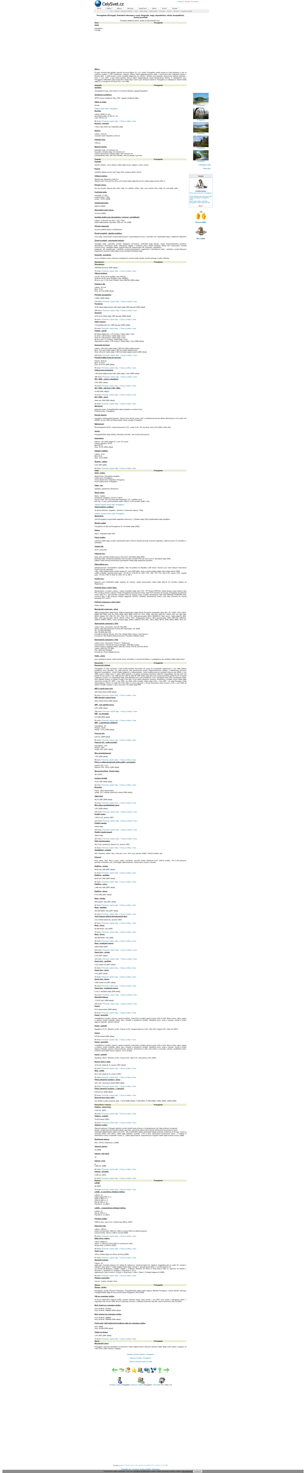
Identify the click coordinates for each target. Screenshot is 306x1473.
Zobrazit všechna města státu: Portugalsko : (110, 514)
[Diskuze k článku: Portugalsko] (141, 1373)
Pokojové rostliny (126, 11)
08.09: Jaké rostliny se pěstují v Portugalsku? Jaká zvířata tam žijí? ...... (200, 202)
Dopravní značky (186, 11)
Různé (154, 8)
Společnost (143, 8)
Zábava (119, 8)
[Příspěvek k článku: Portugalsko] (147, 1373)
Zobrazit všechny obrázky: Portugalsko (140, 1354)
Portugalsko (201, 105)
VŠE (166, 1465)
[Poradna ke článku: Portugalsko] (201, 189)
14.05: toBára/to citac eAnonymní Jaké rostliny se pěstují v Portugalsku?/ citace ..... (201, 198)
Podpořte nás (126, 1469)
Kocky (117, 11)
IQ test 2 (176, 11)
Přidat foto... (207, 168)
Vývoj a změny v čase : (128, 121)
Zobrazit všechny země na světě (140, 1362)
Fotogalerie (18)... (205, 165)
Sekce (109, 8)
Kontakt (136, 1469)
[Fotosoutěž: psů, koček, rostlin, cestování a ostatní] (162, 1383)
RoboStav (156, 1469)
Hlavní (99, 8)
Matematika (153, 11)
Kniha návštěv (145, 1469)
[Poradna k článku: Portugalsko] (119, 1383)
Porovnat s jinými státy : (110, 121)
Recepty (162, 11)
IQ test (164, 8)
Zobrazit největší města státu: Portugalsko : (110, 505)
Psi (111, 11)
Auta (136, 11)
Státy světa (143, 11)
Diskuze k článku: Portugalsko (140, 1358)
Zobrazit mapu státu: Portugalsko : (107, 109)
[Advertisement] (140, 50)
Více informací (187, 1471)
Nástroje (130, 8)
